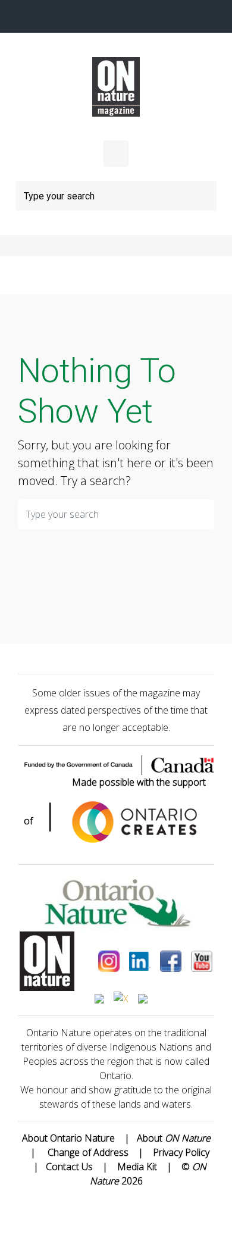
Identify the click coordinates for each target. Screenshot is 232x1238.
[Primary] (116, 153)
